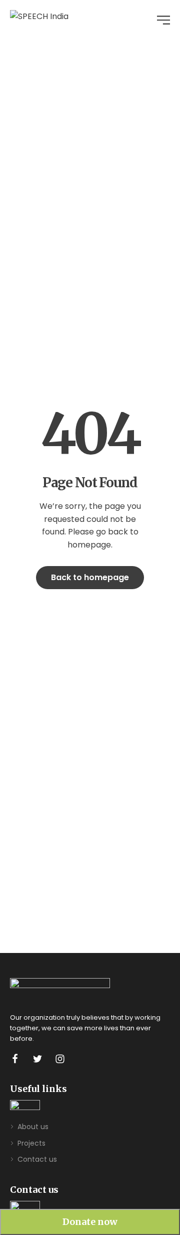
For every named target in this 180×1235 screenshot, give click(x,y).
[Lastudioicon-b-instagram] (60, 1059)
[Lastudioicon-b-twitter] (37, 1059)
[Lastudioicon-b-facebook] (15, 1059)
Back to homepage (90, 577)
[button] (90, 1222)
